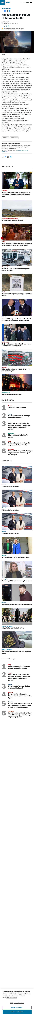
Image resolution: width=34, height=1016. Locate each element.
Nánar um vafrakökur (11, 997)
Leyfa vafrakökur (17, 1012)
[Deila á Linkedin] (9, 11)
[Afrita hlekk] (2, 11)
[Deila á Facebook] (5, 11)
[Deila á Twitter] (7, 11)
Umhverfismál (6, 8)
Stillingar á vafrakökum (17, 1003)
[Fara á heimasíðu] (6, 2)
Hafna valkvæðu (17, 1007)
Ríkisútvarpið (5, 22)
